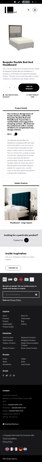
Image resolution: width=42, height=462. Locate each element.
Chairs (5, 359)
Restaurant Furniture (28, 337)
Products (6, 318)
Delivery (24, 324)
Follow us (13, 268)
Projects (5, 321)
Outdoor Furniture (9, 343)
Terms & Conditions (10, 438)
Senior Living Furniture (29, 348)
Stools (5, 361)
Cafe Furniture (8, 340)
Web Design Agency (10, 458)
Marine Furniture (9, 348)
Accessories (7, 364)
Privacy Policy (15, 300)
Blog (22, 321)
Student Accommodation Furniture (29, 344)
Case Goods (25, 364)
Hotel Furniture (8, 337)
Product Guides (8, 327)
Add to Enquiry (29, 87)
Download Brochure (11, 424)
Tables (23, 359)
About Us (24, 316)
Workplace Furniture (28, 340)
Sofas (23, 361)
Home (5, 316)
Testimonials (25, 318)
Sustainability (7, 324)
